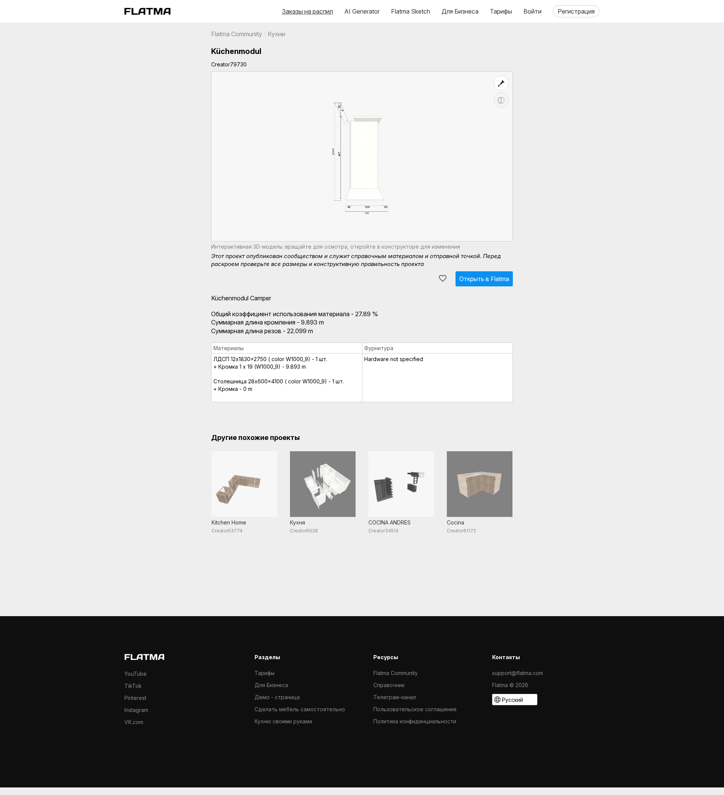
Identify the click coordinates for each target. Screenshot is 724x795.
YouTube (135, 673)
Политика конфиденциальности (414, 721)
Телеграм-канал (394, 697)
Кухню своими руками (283, 721)
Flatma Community (236, 34)
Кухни (276, 34)
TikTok (133, 686)
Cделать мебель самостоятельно (300, 709)
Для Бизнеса (460, 11)
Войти (532, 11)
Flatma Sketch (410, 11)
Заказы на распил (307, 11)
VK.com (133, 722)
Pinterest (135, 698)
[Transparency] (501, 100)
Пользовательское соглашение (415, 709)
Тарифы (501, 11)
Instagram (136, 710)
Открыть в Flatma (484, 279)
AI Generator (362, 11)
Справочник (389, 685)
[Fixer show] (501, 83)
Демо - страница (277, 697)
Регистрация (576, 11)
